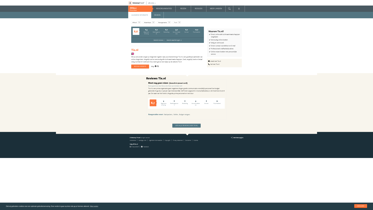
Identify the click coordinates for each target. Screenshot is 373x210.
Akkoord (360, 206)
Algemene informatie (139, 15)
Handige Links (142, 140)
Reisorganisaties (162, 22)
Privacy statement (178, 140)
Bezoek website (140, 66)
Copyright (167, 140)
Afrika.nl (134, 22)
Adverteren (133, 140)
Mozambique (147, 22)
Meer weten (94, 206)
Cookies (195, 140)
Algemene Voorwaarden (155, 140)
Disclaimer (188, 140)
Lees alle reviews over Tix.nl (186, 125)
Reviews (157, 15)
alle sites (151, 3)
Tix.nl (175, 22)
